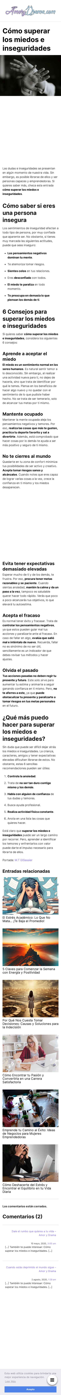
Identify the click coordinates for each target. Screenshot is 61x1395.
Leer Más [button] (10, 1381)
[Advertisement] (30, 131)
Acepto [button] (30, 1389)
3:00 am (51, 1243)
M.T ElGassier (24, 860)
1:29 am (52, 1279)
